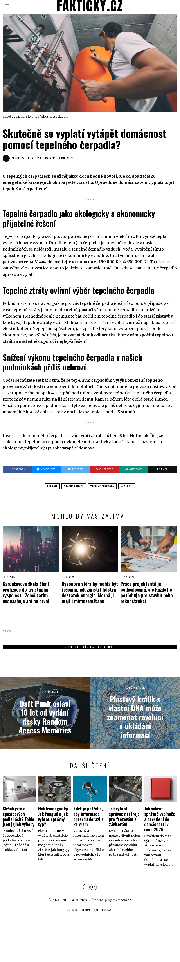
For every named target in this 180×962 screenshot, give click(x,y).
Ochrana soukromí (79, 909)
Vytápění (127, 486)
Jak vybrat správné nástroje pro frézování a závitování (124, 816)
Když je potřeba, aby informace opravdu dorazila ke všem (88, 816)
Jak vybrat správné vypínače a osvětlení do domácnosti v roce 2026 (159, 819)
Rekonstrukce (74, 486)
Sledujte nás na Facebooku (90, 647)
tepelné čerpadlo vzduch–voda (102, 249)
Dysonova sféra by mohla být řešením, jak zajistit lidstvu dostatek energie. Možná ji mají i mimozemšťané (90, 592)
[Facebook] (86, 887)
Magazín (50, 158)
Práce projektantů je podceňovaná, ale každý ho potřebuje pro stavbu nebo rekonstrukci (147, 592)
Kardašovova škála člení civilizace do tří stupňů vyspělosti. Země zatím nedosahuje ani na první (26, 592)
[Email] (93, 887)
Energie (52, 486)
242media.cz (121, 900)
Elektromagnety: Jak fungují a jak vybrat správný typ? (53, 816)
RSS (96, 909)
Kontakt (107, 909)
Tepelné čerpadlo (102, 486)
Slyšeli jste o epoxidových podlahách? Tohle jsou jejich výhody (18, 816)
